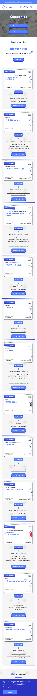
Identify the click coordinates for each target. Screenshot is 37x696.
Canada (12, 98)
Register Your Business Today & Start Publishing (18, 2)
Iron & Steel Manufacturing (18, 471)
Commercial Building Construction (18, 607)
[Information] (26, 7)
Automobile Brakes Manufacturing (18, 146)
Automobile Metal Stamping (18, 101)
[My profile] (30, 7)
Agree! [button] (10, 692)
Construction (18, 609)
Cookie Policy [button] (8, 687)
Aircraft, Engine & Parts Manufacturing (18, 375)
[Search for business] (22, 7)
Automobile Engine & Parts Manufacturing (18, 193)
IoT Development (18, 605)
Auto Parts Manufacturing (18, 144)
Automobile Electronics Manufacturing (18, 148)
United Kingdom (14, 371)
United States (10, 141)
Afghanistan (14, 329)
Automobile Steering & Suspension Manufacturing (18, 560)
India (11, 190)
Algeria (18, 423)
